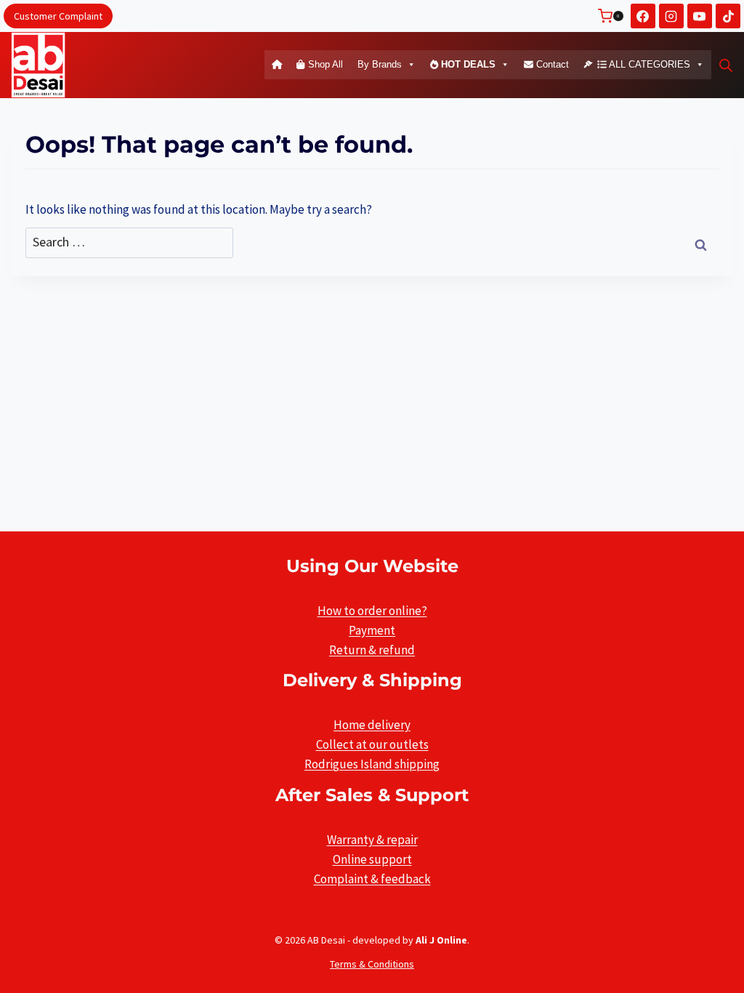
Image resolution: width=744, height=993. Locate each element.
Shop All (324, 64)
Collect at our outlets (372, 744)
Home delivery (372, 725)
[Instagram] (671, 16)
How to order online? (372, 611)
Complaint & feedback (372, 879)
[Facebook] (643, 16)
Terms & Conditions (372, 963)
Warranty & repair (372, 840)
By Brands (379, 64)
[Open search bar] (726, 65)
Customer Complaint (58, 16)
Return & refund (372, 650)
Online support (372, 859)
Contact (551, 64)
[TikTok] (728, 16)
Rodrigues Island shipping (372, 764)
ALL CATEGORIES (648, 64)
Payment (372, 630)
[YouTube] (699, 16)
